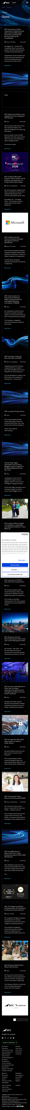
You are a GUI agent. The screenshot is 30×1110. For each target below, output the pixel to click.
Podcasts (17, 1079)
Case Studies (18, 1077)
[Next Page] (24, 1020)
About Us (4, 1073)
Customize (14, 569)
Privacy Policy (5, 1087)
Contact (17, 1085)
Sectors (17, 1046)
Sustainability (5, 1082)
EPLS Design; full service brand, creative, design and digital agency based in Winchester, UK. (20, 1106)
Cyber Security (5, 1055)
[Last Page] (27, 1020)
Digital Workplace (6, 1054)
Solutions (5, 1046)
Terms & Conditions (7, 1089)
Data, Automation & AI (7, 1052)
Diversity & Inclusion (7, 1080)
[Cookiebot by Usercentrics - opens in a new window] (21, 535)
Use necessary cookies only (15, 574)
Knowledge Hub (19, 1075)
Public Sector (18, 1048)
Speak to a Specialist (9, 1042)
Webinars (17, 1080)
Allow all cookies (15, 565)
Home (3, 7)
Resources (18, 1073)
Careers (4, 1079)
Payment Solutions (6, 1063)
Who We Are (5, 1075)
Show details (21, 560)
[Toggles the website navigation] (27, 2)
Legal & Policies (6, 1085)
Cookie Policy (5, 1091)
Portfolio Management (7, 1057)
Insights (9, 7)
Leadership (4, 1077)
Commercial (18, 1054)
